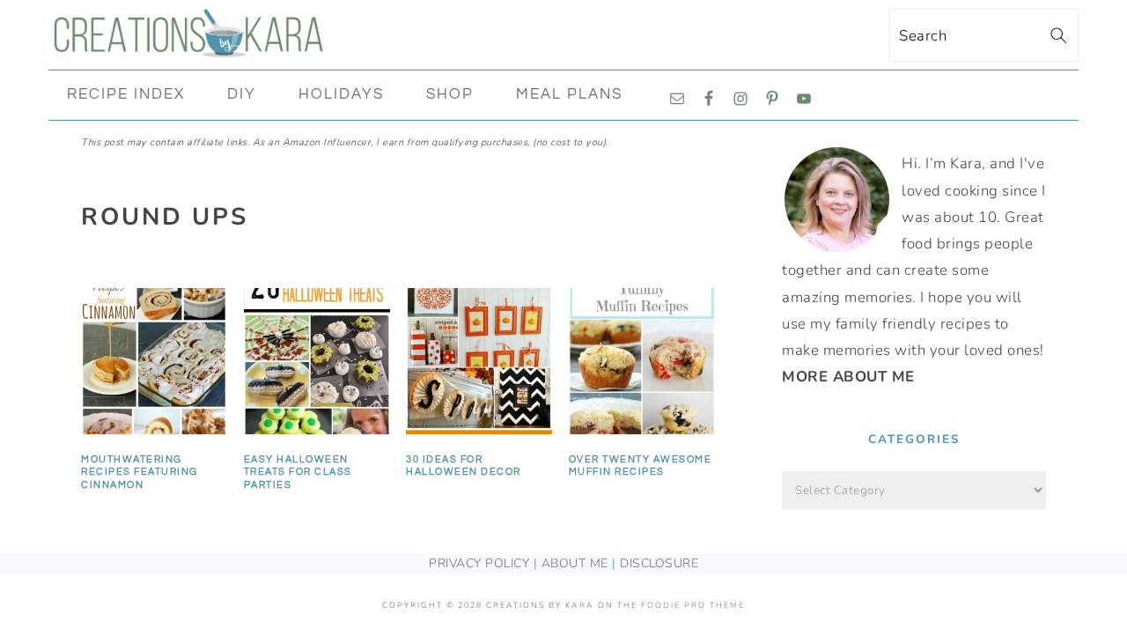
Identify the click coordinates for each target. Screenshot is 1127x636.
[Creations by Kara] (189, 48)
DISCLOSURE (659, 563)
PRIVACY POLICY (479, 563)
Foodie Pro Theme (693, 605)
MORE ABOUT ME (848, 376)
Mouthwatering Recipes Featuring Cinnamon (139, 472)
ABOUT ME (574, 563)
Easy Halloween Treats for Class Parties (298, 472)
